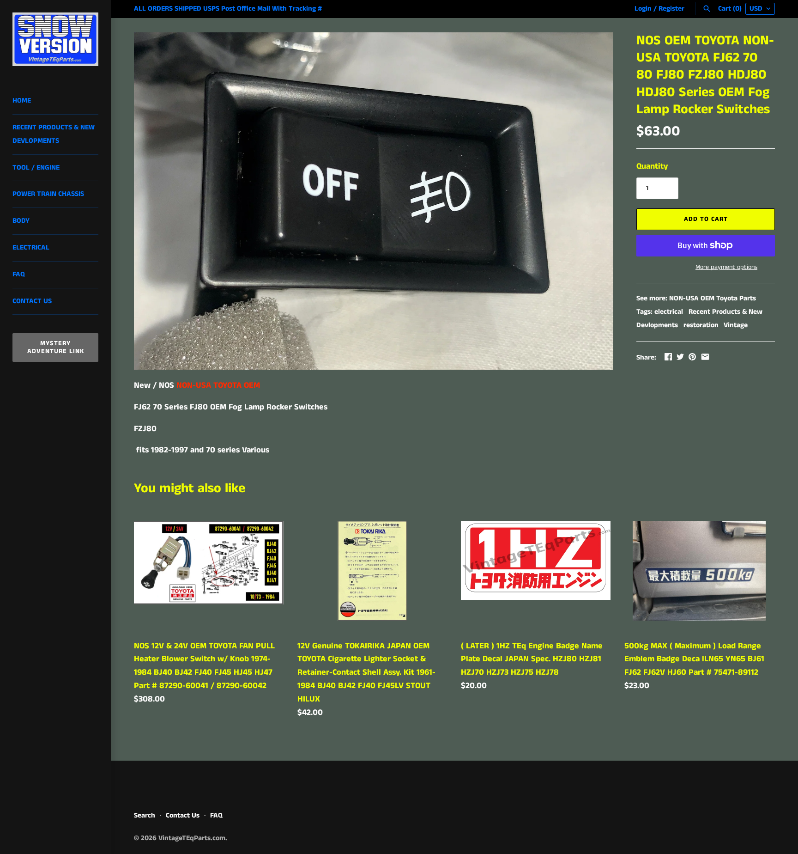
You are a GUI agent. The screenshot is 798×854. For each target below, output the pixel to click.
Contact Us (32, 301)
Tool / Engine (36, 168)
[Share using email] (705, 357)
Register (671, 9)
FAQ (18, 274)
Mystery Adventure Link (55, 347)
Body (21, 221)
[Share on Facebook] (668, 357)
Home (21, 101)
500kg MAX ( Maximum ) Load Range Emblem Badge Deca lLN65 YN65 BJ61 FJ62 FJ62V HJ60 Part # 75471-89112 (694, 659)
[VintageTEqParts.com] (55, 39)
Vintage (736, 325)
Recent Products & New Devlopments (53, 134)
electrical (668, 312)
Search (144, 816)
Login (643, 9)
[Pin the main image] (692, 357)
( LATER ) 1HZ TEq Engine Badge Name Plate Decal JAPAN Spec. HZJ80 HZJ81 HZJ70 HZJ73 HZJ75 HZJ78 (532, 659)
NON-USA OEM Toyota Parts (712, 298)
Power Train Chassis (48, 194)
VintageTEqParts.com (191, 838)
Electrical (30, 248)
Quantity (652, 166)
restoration (701, 325)
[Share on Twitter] (680, 357)
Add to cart (706, 219)
